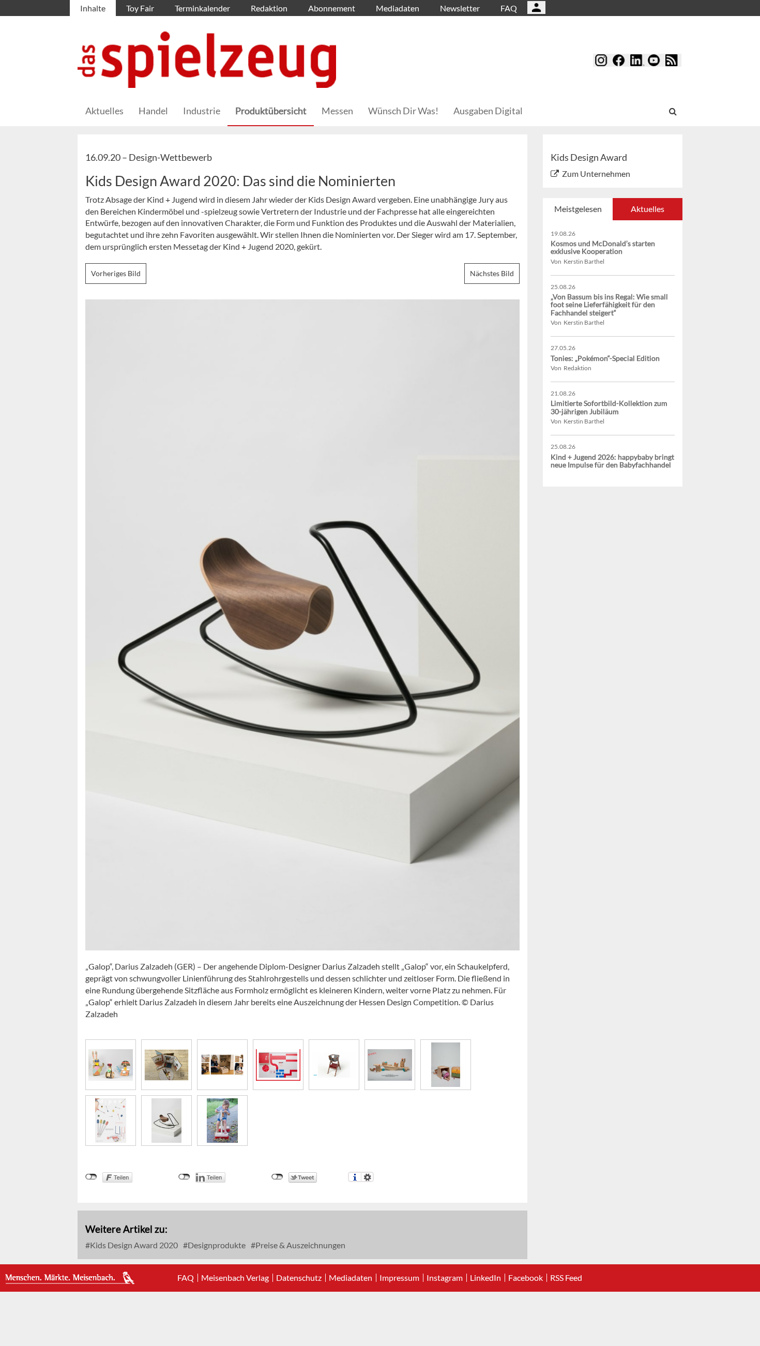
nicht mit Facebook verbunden (91, 1177)
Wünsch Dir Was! (403, 110)
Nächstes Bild (492, 273)
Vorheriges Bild (116, 273)
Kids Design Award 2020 (133, 1245)
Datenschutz (299, 1278)
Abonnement (331, 8)
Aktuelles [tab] (647, 209)
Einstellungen (367, 1177)
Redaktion (269, 8)
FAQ (508, 8)
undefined (184, 1177)
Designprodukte (216, 1245)
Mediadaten (397, 8)
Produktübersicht (271, 110)
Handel (153, 110)
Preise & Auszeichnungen (299, 1245)
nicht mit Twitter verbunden (277, 1177)
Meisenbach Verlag (235, 1278)
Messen (337, 110)
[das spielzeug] (207, 60)
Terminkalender (202, 8)
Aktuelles (104, 110)
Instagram (445, 1278)
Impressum (399, 1278)
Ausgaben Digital (488, 110)
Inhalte (92, 8)
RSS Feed (566, 1278)
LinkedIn (485, 1278)
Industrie (201, 110)
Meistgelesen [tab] (578, 209)
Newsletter (460, 8)
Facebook (525, 1278)
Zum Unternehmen (596, 173)
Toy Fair (140, 8)
